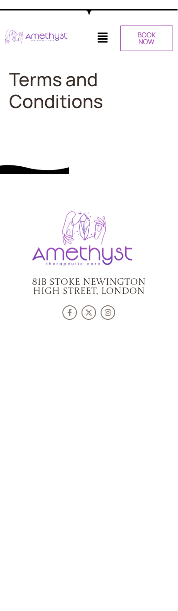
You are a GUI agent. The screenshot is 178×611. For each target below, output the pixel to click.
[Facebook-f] (69, 312)
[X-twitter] (88, 312)
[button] (102, 38)
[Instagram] (108, 312)
